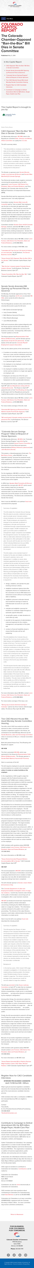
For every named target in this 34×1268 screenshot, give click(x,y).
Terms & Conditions (17, 1264)
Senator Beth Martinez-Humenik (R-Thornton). (15, 758)
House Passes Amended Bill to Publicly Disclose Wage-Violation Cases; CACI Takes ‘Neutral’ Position (16, 1064)
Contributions (22, 1169)
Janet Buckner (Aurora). (8, 449)
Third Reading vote (21, 390)
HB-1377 (20, 485)
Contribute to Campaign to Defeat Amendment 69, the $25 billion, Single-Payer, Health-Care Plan (18, 92)
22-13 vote (19, 296)
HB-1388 (20, 136)
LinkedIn (19, 1255)
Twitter (14, 1255)
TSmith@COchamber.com (9, 1113)
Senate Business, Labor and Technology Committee (17, 735)
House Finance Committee (22, 443)
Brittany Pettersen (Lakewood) (21, 447)
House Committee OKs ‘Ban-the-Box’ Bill (14, 274)
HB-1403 (20, 439)
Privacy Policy (26, 1264)
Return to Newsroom (17, 1214)
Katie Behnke (9, 1195)
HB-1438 (16, 752)
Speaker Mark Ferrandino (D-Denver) (21, 483)
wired (18, 1185)
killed (21, 441)
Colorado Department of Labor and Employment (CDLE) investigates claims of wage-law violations (16, 891)
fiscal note (28, 501)
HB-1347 (18, 871)
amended (12, 985)
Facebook (8, 1255)
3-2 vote (24, 140)
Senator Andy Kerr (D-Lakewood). (14, 341)
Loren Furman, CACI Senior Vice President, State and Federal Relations (16, 241)
